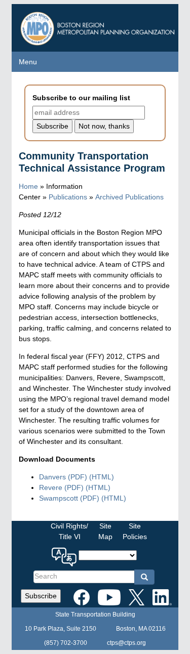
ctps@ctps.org (126, 642)
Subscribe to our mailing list (81, 98)
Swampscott (69, 498)
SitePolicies (135, 531)
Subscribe (41, 596)
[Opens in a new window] (81, 595)
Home (28, 186)
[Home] (99, 26)
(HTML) (101, 477)
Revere (61, 487)
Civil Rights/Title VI (69, 531)
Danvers (63, 477)
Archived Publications (129, 197)
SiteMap (105, 531)
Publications (68, 197)
